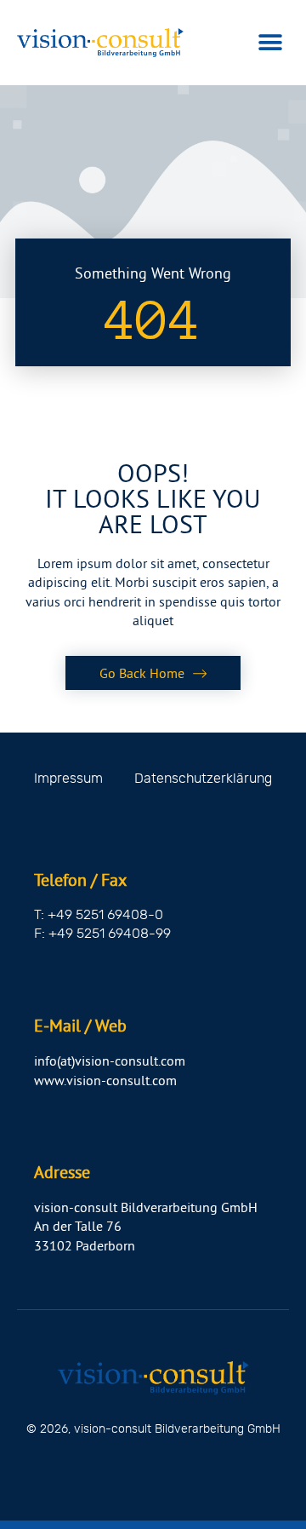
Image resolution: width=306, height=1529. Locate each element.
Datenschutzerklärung (203, 778)
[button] (270, 43)
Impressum (68, 778)
